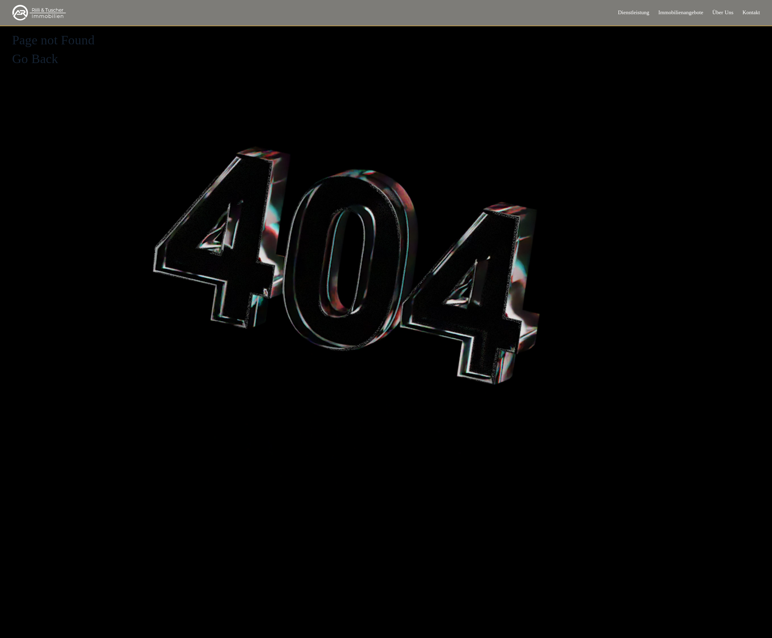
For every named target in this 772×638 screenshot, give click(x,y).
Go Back (35, 59)
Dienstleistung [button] (633, 12)
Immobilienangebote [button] (680, 12)
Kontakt (751, 12)
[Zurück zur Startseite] (39, 13)
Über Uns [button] (722, 12)
